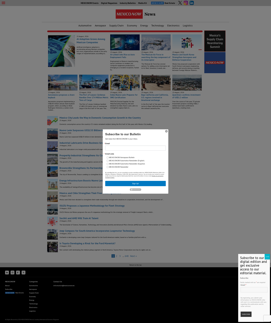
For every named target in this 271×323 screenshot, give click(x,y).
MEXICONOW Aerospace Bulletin (122, 157)
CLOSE (267, 256)
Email (243, 285)
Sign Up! (135, 183)
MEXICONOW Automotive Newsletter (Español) (127, 164)
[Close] (166, 131)
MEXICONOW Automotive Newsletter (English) (126, 160)
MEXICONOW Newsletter (118, 167)
